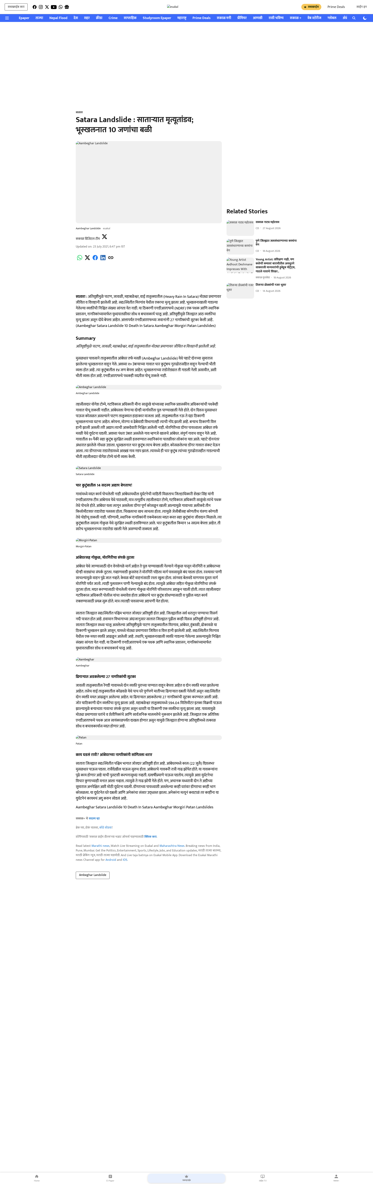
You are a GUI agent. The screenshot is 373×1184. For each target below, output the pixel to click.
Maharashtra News (172, 846)
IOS (125, 860)
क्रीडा (99, 18)
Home (37, 1181)
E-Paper (110, 1181)
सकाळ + (295, 18)
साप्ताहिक (130, 18)
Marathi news (101, 846)
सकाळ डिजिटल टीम (88, 239)
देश (76, 18)
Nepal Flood (58, 18)
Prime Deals (336, 7)
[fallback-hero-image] (240, 228)
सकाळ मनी (224, 18)
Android (110, 860)
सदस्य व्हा (94, 818)
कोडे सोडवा (105, 827)
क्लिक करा (150, 836)
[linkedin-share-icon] (103, 259)
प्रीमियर (242, 18)
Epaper (24, 18)
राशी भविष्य (276, 18)
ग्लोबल (332, 18)
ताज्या (39, 18)
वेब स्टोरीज (314, 18)
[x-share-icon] (87, 259)
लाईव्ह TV (263, 1181)
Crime (113, 18)
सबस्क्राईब (313, 6)
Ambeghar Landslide (92, 875)
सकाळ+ (336, 1181)
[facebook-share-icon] (95, 259)
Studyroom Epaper (157, 18)
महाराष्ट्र (181, 18)
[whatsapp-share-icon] (80, 259)
